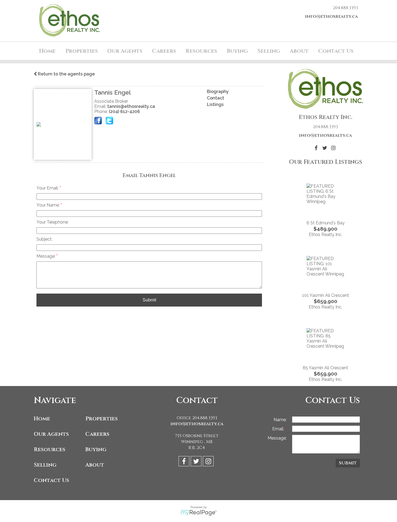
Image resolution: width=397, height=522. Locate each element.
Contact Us (336, 51)
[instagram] (209, 462)
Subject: (44, 239)
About (94, 464)
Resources (201, 51)
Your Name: (48, 205)
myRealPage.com (198, 513)
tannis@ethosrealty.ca (131, 106)
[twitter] (197, 462)
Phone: (101, 111)
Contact (215, 98)
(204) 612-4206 (124, 111)
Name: (280, 419)
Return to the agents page (66, 74)
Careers (164, 51)
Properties (101, 418)
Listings (215, 104)
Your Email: (48, 188)
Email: (100, 106)
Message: (46, 256)
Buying (95, 449)
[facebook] (185, 462)
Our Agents (124, 51)
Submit (149, 300)
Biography (218, 91)
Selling (45, 464)
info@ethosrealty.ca (331, 16)
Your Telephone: (52, 222)
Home (47, 51)
